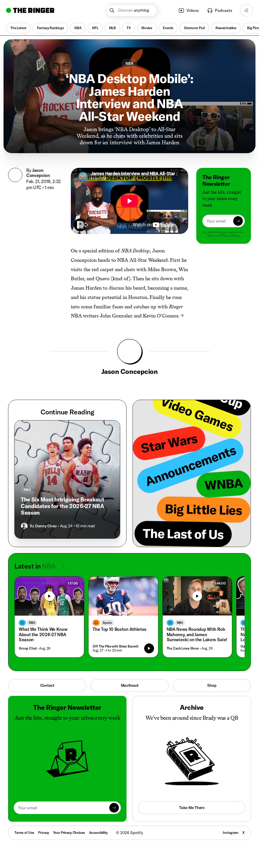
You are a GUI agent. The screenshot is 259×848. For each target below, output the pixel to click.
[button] (131, 10)
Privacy (43, 833)
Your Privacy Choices (69, 833)
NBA (77, 28)
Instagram (230, 833)
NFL (95, 28)
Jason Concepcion (38, 173)
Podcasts (223, 10)
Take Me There (191, 807)
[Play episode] (149, 648)
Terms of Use (24, 833)
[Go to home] (30, 10)
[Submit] (238, 221)
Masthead (129, 685)
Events (168, 28)
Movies (146, 28)
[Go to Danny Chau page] (24, 526)
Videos (192, 10)
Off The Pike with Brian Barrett (115, 646)
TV (128, 28)
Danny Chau (46, 525)
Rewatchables (225, 28)
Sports (107, 622)
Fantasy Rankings (50, 28)
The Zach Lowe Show (183, 648)
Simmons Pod (194, 28)
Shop (211, 685)
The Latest (18, 28)
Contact (47, 685)
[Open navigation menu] (246, 10)
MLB (112, 28)
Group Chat (28, 648)
